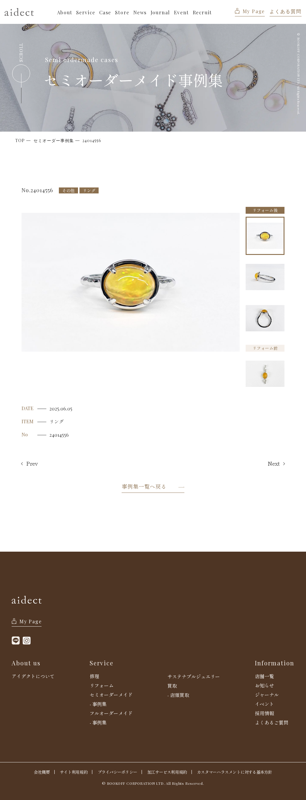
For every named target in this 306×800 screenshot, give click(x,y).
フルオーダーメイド (111, 713)
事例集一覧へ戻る (144, 486)
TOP (20, 141)
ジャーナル (267, 694)
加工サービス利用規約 (167, 772)
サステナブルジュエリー (193, 676)
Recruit (202, 12)
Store (122, 12)
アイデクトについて (33, 676)
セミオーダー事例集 (53, 141)
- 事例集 (98, 703)
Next (274, 463)
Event (181, 12)
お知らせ (264, 685)
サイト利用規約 (74, 772)
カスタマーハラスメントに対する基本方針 (234, 772)
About (64, 12)
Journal (160, 12)
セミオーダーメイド (111, 694)
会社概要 (42, 772)
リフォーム (102, 685)
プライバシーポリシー (117, 772)
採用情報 (264, 713)
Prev (32, 463)
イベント (264, 703)
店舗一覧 (264, 676)
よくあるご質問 (271, 722)
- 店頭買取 (178, 695)
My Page (254, 11)
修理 (94, 676)
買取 (172, 685)
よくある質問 (286, 11)
